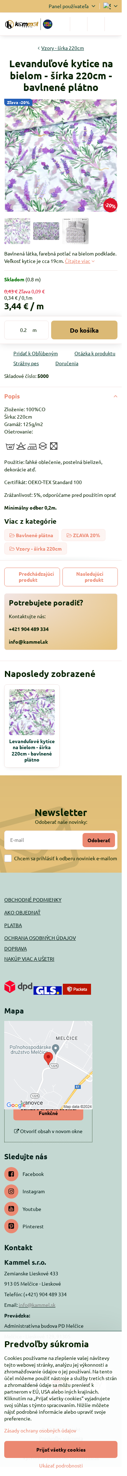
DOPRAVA (15, 948)
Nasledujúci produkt (89, 576)
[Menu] (113, 24)
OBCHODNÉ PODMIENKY (32, 899)
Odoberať (98, 840)
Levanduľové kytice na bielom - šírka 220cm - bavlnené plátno (32, 750)
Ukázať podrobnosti (61, 1465)
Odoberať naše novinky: (61, 822)
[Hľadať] (78, 24)
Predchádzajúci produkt (36, 576)
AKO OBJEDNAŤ (22, 912)
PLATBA (13, 925)
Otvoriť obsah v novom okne (51, 1131)
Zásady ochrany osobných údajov (40, 1430)
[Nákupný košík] (95, 24)
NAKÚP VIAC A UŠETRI (29, 958)
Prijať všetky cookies (61, 1449)
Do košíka (84, 330)
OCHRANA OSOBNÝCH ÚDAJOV (40, 938)
